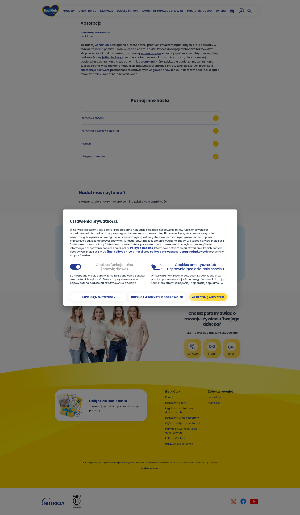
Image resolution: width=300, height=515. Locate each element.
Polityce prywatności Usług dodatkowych (179, 251)
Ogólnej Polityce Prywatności (122, 251)
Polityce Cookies (141, 248)
